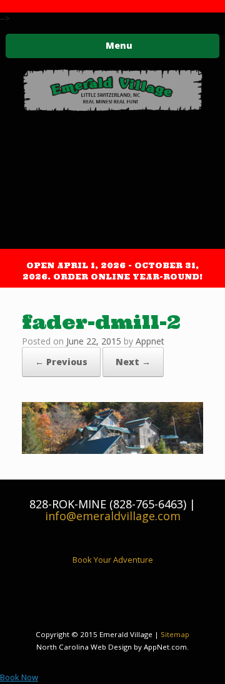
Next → (133, 362)
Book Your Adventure (112, 559)
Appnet (150, 341)
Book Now (19, 677)
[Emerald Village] (112, 91)
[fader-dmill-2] (112, 450)
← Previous (61, 362)
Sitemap (175, 634)
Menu (119, 45)
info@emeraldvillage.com (113, 515)
